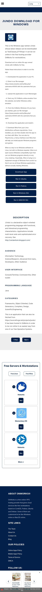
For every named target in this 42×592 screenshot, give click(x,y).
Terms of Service (14, 557)
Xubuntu (21, 395)
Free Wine (29, 374)
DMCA (10, 561)
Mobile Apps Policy (15, 554)
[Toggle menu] (2, 3)
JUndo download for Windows (21, 23)
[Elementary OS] (22, 413)
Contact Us (12, 536)
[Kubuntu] (22, 439)
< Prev (15, 340)
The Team (11, 529)
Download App (21, 172)
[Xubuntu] (22, 387)
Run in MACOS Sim (21, 200)
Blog (10, 539)
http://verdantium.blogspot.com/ (17, 240)
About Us (11, 532)
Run (21, 400)
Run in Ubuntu (21, 179)
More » (21, 462)
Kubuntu (21, 447)
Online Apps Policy (15, 550)
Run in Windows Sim (21, 193)
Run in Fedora (21, 186)
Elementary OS (21, 421)
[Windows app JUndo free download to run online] (10, 37)
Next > (26, 340)
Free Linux (14, 374)
